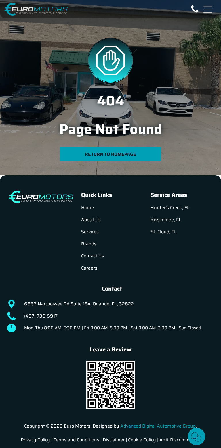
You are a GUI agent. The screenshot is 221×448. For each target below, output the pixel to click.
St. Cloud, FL (163, 231)
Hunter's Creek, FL (170, 207)
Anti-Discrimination (180, 439)
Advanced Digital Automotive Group (158, 426)
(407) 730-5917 (41, 316)
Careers (89, 268)
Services (90, 231)
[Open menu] (207, 9)
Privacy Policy (35, 439)
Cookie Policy (142, 439)
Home (87, 207)
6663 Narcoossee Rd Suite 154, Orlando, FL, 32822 (79, 303)
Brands (88, 243)
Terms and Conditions (76, 439)
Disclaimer (114, 439)
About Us (91, 219)
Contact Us (92, 255)
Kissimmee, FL (165, 219)
